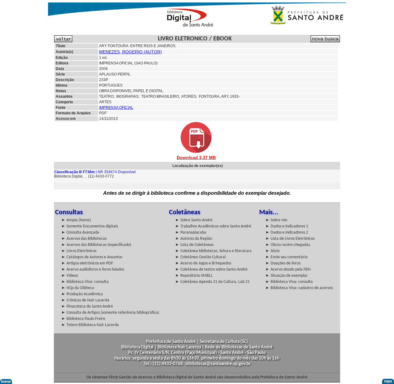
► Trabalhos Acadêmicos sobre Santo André (213, 226)
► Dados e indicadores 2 (286, 232)
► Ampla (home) (76, 220)
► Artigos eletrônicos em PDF (87, 263)
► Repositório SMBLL (194, 275)
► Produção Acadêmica (82, 294)
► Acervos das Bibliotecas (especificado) (96, 245)
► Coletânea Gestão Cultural (200, 257)
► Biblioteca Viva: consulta (85, 282)
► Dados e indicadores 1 (286, 226)
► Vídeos (69, 275)
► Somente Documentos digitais (89, 226)
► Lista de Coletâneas (194, 245)
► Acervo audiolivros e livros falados (92, 269)
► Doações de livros (282, 263)
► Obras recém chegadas (287, 245)
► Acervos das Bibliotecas (84, 238)
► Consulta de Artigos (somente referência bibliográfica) (110, 312)
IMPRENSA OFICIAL (116, 107)
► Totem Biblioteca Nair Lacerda (90, 325)
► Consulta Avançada (80, 232)
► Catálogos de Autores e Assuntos (91, 257)
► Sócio (272, 251)
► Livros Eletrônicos (78, 251)
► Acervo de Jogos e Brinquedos (203, 263)
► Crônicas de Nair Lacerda (85, 300)
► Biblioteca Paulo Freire (83, 319)
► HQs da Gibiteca (77, 288)
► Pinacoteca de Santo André (87, 306)
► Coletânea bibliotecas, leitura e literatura (213, 251)
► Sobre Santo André (193, 220)
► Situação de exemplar (286, 275)
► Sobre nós (276, 220)
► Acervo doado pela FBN (288, 269)
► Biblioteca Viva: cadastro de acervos (299, 288)
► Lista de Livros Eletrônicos (290, 238)
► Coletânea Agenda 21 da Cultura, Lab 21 (212, 282)
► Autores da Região (193, 238)
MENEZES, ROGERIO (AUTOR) (130, 51)
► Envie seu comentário (286, 257)
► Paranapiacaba (190, 232)
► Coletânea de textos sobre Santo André (211, 269)
